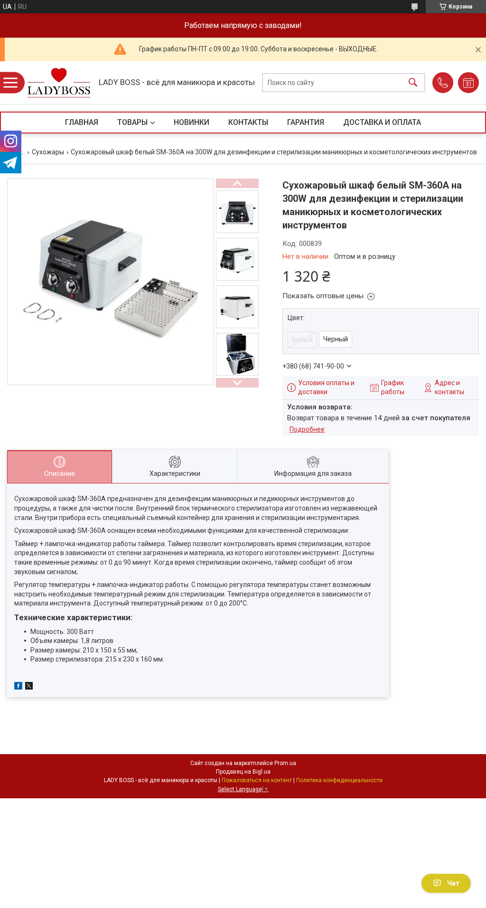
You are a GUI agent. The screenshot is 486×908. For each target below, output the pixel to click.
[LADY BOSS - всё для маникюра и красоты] (59, 82)
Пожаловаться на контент (257, 780)
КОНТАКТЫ (248, 122)
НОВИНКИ (191, 122)
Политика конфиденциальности (339, 780)
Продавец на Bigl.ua (243, 771)
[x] (29, 687)
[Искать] (413, 83)
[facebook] (18, 687)
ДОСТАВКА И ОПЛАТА (382, 122)
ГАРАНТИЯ (305, 122)
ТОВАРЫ (132, 122)
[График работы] (468, 82)
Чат (453, 883)
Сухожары (48, 152)
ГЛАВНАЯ (81, 122)
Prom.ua (285, 763)
